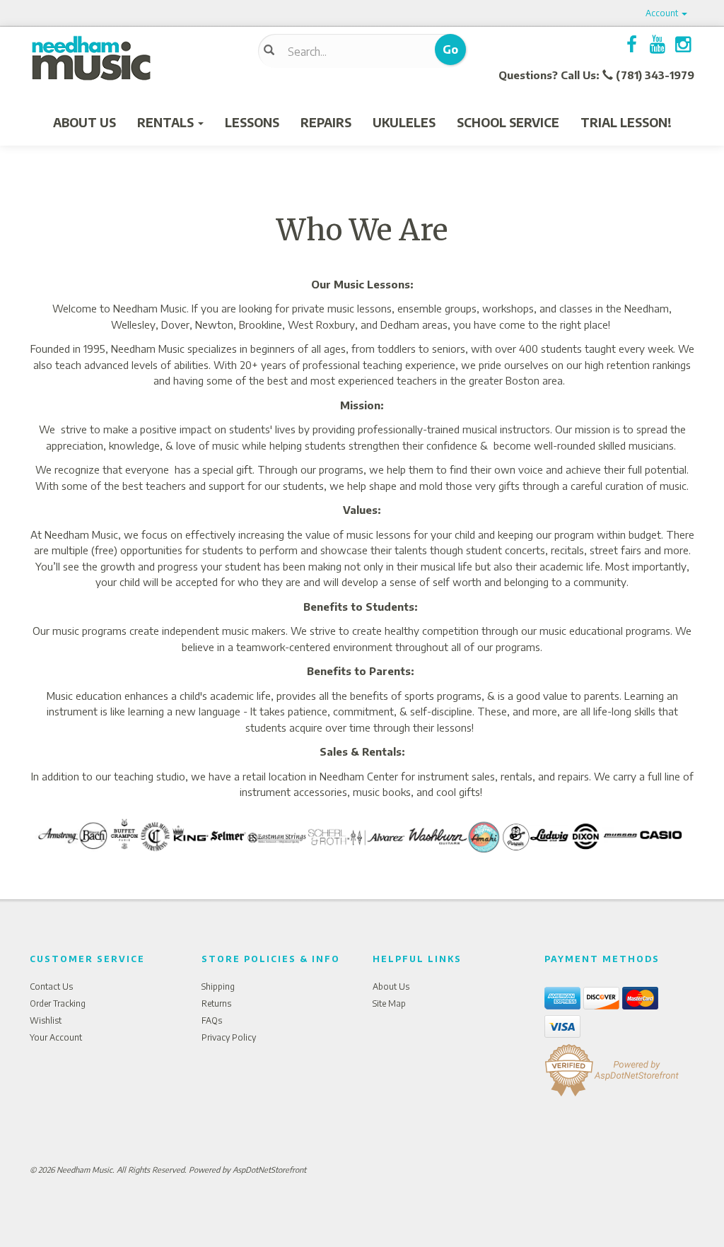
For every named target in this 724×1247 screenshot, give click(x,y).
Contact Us (51, 986)
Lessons (252, 122)
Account (663, 13)
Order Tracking (58, 1003)
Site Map (389, 1003)
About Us (84, 122)
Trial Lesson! (626, 122)
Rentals (167, 122)
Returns (216, 1003)
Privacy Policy (229, 1037)
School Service (508, 122)
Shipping (218, 986)
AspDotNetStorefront (269, 1169)
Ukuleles (404, 122)
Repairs (325, 122)
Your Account (56, 1037)
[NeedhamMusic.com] (133, 58)
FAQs (212, 1020)
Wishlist (46, 1020)
